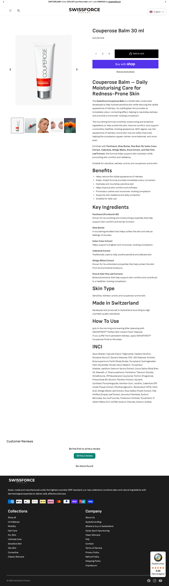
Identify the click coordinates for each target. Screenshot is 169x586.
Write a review (85, 455)
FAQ (87, 539)
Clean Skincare (92, 535)
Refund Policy (92, 556)
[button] (157, 12)
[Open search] (18, 10)
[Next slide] (78, 70)
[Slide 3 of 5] (44, 125)
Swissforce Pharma (21, 580)
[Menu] (10, 10)
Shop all (12, 517)
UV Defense (13, 522)
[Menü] (164, 553)
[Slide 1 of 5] (17, 125)
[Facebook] (149, 581)
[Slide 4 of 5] (57, 125)
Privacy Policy (92, 552)
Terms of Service (93, 548)
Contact (89, 543)
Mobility (12, 526)
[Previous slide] (9, 70)
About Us (90, 517)
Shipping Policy (93, 561)
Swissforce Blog (93, 522)
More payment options (126, 72)
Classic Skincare (16, 556)
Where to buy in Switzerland (99, 526)
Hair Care (12, 530)
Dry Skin (12, 535)
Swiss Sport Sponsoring (97, 530)
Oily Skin (12, 548)
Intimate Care (14, 539)
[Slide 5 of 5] (70, 125)
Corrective (13, 552)
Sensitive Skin (15, 543)
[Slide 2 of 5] (30, 125)
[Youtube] (160, 581)
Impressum (91, 565)
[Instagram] (155, 581)
